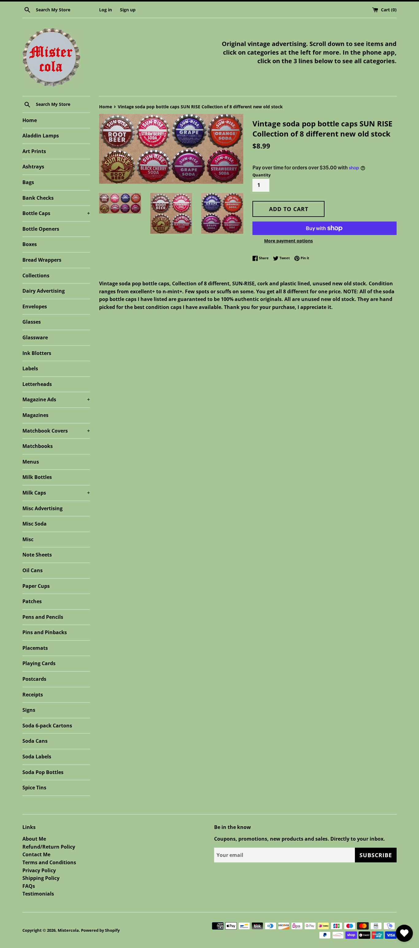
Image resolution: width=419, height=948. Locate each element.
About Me (34, 838)
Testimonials (38, 893)
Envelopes (34, 306)
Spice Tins (34, 787)
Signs (28, 710)
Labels (30, 368)
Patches (32, 601)
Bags (28, 182)
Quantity (261, 175)
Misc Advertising (42, 508)
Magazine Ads (56, 399)
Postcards (34, 679)
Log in (105, 10)
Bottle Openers (40, 228)
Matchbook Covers (56, 430)
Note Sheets (37, 554)
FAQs (28, 886)
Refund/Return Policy (48, 846)
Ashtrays (33, 166)
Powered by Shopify (100, 930)
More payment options (288, 241)
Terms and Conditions (49, 862)
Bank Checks (38, 198)
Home (29, 120)
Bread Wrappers (41, 259)
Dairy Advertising (43, 290)
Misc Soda (34, 523)
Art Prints (34, 151)
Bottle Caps (56, 213)
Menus (30, 461)
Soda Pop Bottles (42, 772)
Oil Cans (32, 570)
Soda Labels (36, 756)
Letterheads (37, 384)
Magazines (35, 415)
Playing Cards (39, 663)
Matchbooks (37, 446)
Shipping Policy (41, 878)
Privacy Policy (39, 870)
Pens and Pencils (42, 617)
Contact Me (36, 854)
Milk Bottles (37, 477)
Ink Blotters (36, 353)
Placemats (35, 648)
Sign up (128, 10)
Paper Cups (36, 586)
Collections (35, 275)
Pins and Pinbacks (44, 632)
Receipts (32, 694)
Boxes (29, 244)
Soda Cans (35, 741)
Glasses (31, 321)
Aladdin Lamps (40, 135)
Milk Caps (56, 492)
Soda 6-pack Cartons (47, 725)
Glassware (35, 337)
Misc (27, 539)
